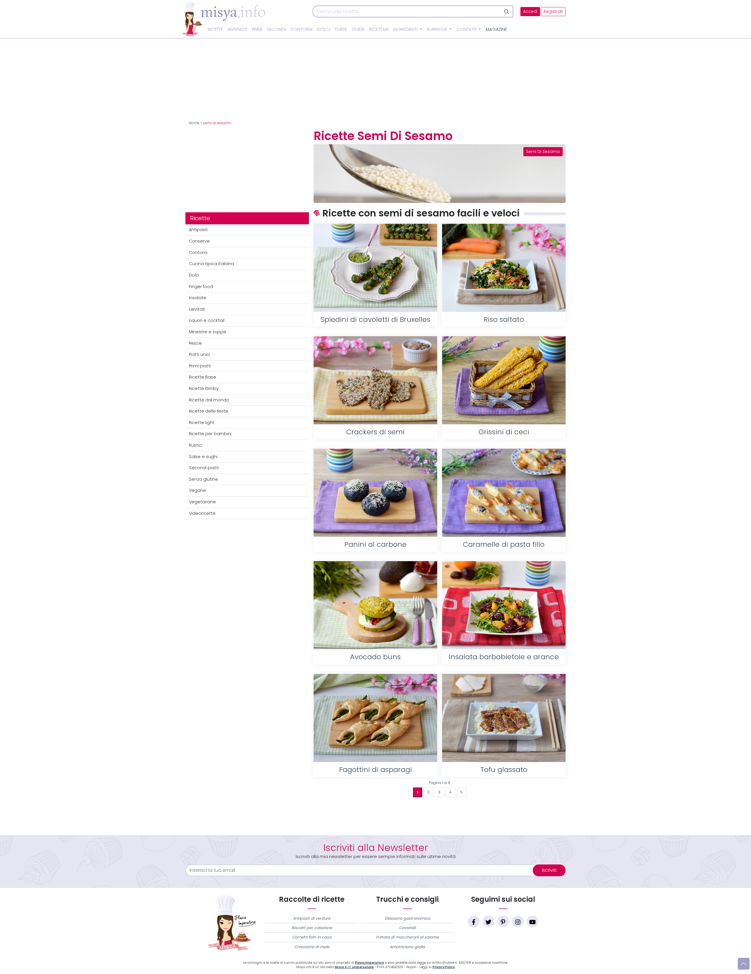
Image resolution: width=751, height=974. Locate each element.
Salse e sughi (203, 456)
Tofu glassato (503, 769)
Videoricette (202, 513)
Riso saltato (504, 319)
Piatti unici (199, 354)
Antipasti (237, 29)
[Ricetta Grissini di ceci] (504, 380)
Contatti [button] (467, 29)
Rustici (195, 445)
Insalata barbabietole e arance (504, 656)
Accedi (530, 11)
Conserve (199, 241)
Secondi (276, 29)
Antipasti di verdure (311, 918)
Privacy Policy (443, 967)
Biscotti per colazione (312, 928)
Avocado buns (375, 656)
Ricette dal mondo (209, 400)
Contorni (301, 29)
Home (194, 123)
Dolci (323, 29)
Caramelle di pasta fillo (503, 544)
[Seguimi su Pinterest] (503, 921)
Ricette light (201, 422)
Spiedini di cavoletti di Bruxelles (375, 319)
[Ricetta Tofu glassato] (504, 718)
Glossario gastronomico (407, 918)
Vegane (197, 490)
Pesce (195, 343)
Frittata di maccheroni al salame (407, 937)
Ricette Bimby (204, 388)
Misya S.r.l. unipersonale (354, 967)
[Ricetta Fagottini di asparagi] (375, 718)
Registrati (553, 11)
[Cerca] (507, 11)
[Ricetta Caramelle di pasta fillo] (504, 493)
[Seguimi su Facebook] (474, 921)
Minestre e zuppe (207, 331)
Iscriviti (549, 870)
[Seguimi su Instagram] (518, 921)
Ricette (215, 29)
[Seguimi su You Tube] (532, 921)
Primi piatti (200, 366)
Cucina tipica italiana (211, 263)
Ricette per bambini (210, 433)
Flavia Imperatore (369, 963)
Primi (257, 29)
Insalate (197, 297)
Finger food (201, 286)
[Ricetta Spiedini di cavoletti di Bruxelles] (375, 268)
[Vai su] (744, 964)
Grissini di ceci (503, 432)
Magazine (496, 29)
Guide (358, 29)
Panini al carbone (375, 544)
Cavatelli (407, 928)
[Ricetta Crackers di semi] (375, 380)
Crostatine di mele (311, 947)
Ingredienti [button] (406, 29)
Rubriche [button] (437, 29)
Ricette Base (202, 377)
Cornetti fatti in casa (311, 937)
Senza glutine (203, 479)
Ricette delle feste (208, 411)
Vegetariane (202, 501)
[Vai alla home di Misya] (223, 19)
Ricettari (379, 29)
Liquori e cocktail (206, 320)
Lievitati (197, 309)
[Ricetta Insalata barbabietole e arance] (504, 605)
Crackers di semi (375, 432)
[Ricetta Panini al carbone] (375, 493)
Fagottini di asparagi (375, 769)
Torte (341, 29)
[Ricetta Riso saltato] (504, 268)
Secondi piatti (204, 467)
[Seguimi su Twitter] (488, 921)
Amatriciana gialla (407, 947)
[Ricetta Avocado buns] (375, 605)
